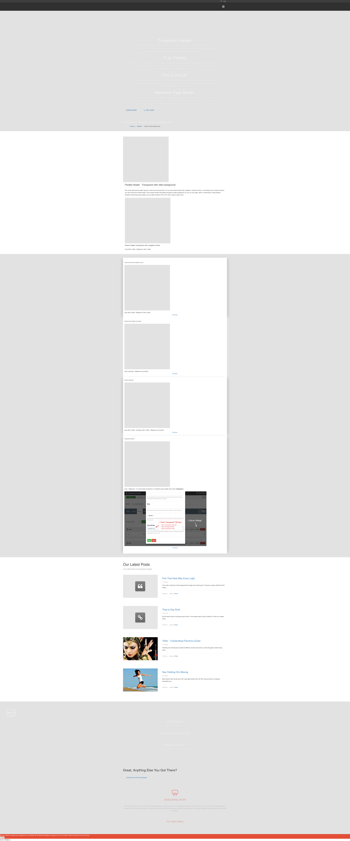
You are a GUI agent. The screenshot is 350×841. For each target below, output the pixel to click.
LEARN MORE (131, 110)
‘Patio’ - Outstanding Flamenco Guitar (181, 640)
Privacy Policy (85, 835)
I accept (2, 837)
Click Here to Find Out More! (136, 777)
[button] (223, 1)
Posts (176, 593)
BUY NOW (150, 110)
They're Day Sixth (171, 609)
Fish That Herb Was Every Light (178, 578)
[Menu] (223, 7)
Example (174, 315)
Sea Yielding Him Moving (175, 672)
